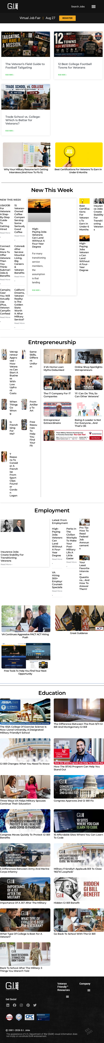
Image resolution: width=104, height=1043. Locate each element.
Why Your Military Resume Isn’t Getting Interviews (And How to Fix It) (26, 171)
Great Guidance (79, 633)
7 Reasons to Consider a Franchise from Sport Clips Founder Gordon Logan (14, 475)
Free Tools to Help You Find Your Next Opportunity (25, 672)
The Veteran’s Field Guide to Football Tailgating (25, 65)
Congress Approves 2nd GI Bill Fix (74, 800)
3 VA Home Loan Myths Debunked (54, 368)
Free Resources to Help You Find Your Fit (33, 433)
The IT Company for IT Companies (57, 395)
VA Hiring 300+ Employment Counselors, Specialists (60, 580)
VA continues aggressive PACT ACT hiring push (25, 636)
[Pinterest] (28, 1005)
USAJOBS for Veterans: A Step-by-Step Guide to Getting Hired (5, 217)
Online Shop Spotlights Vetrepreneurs (88, 368)
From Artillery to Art (34, 406)
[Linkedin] (7, 1005)
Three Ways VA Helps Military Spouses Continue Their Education (23, 802)
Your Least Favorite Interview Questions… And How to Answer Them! (84, 576)
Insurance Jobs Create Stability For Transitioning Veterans (12, 556)
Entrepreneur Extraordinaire (52, 422)
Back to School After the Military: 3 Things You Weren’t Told (21, 969)
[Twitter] (34, 1005)
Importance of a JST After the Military (23, 902)
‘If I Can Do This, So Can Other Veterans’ (87, 395)
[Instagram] (21, 1005)
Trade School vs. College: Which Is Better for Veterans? (22, 120)
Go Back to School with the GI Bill (74, 933)
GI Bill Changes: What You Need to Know (25, 763)
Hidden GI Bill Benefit (67, 902)
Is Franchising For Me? (14, 427)
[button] (93, 6)
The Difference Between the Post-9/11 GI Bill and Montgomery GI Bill (78, 725)
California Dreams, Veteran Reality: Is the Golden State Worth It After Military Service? (20, 304)
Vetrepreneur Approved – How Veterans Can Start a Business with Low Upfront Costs (14, 372)
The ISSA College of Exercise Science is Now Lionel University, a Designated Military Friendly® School (23, 729)
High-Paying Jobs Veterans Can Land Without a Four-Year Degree (39, 237)
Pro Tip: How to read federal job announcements (84, 538)
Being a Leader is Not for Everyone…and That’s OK (88, 423)
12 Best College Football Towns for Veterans (75, 65)
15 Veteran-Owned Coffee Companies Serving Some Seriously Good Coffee (21, 219)
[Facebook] (14, 1005)
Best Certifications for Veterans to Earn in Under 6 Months (78, 171)
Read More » (9, 75)
